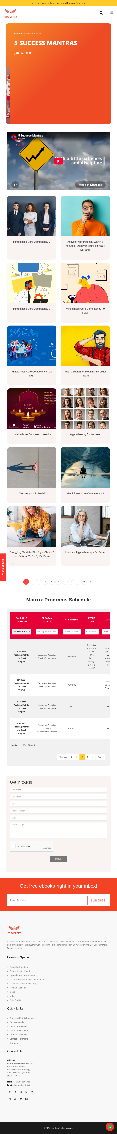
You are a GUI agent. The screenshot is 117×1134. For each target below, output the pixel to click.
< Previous (63, 757)
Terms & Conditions (18, 1034)
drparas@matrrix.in (22, 1085)
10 (84, 582)
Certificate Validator (18, 1030)
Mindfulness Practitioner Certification (26, 979)
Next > (100, 757)
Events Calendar (17, 1022)
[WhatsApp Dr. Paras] (110, 1127)
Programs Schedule (18, 987)
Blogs (12, 992)
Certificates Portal (18, 1026)
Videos (12, 996)
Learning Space (22, 33)
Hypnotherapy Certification (22, 975)
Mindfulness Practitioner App (22, 983)
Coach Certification (18, 967)
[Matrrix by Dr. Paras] (10, 13)
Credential (72, 619)
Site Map (13, 1043)
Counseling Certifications (21, 971)
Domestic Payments (18, 1039)
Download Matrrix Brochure (71, 3)
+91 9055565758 (22, 1081)
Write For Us (15, 1000)
